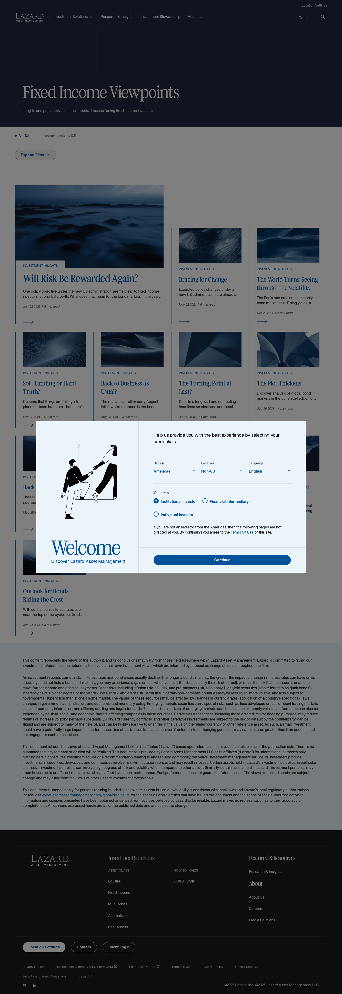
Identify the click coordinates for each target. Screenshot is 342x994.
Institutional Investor (179, 501)
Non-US (208, 471)
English (255, 471)
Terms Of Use (242, 533)
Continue (222, 560)
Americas (162, 471)
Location (207, 463)
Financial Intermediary (229, 501)
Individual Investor (177, 514)
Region (159, 463)
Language (256, 463)
